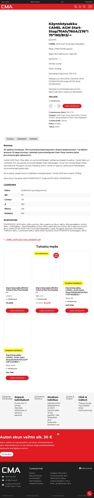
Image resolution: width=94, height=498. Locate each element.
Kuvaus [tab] (10, 139)
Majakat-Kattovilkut (58, 473)
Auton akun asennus (70, 226)
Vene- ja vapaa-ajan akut (60, 483)
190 (22, 213)
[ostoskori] (75, 7)
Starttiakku (78, 229)
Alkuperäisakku (73, 224)
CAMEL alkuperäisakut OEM (61, 117)
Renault (69, 229)
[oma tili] (80, 7)
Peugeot (60, 229)
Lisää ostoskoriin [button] (17, 311)
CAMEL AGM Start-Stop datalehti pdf (23, 240)
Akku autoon (33, 224)
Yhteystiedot (89, 2)
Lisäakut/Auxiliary (36, 483)
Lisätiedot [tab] (21, 139)
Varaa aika (6, 454)
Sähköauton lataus (58, 478)
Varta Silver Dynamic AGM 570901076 (52, 231)
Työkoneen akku (26, 231)
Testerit (32, 473)
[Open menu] (90, 7)
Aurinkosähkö (34, 478)
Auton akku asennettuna (48, 226)
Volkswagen (75, 231)
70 (22, 195)
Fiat (28, 229)
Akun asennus (46, 224)
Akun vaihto (5, 2)
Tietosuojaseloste (32, 496)
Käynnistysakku (43, 229)
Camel (83, 115)
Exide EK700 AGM (17, 229)
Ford (32, 229)
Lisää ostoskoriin (72, 106)
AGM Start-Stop (63, 115)
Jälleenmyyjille (35, 2)
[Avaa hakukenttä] (84, 7)
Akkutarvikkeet (35, 476)
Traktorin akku (10, 231)
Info (62, 2)
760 (22, 204)
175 (22, 200)
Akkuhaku (75, 115)
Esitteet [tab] (33, 139)
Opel (53, 229)
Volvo (84, 231)
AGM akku (21, 224)
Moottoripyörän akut (59, 476)
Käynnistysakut (80, 117)
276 (22, 209)
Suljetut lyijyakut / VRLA (60, 481)
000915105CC (10, 224)
